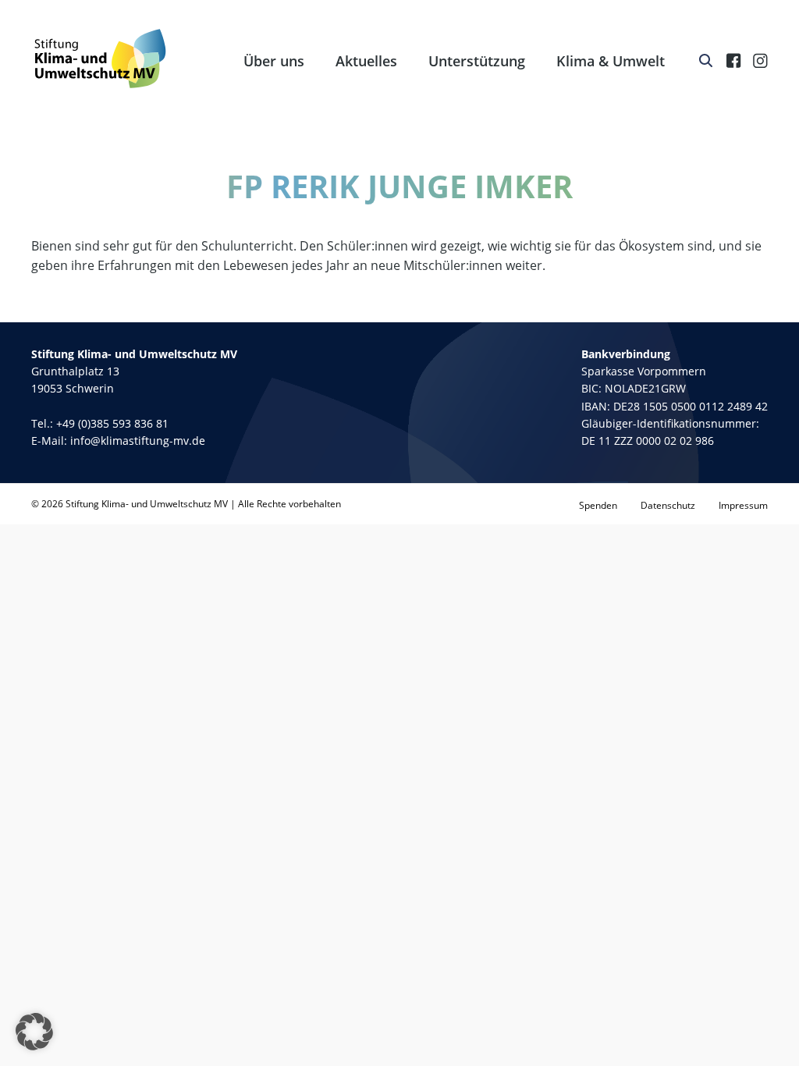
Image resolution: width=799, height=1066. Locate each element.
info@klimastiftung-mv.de (137, 440)
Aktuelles (366, 61)
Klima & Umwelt (610, 61)
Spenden (598, 505)
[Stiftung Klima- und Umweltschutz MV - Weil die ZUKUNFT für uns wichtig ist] (100, 58)
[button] (34, 1031)
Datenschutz (668, 505)
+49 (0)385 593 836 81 (112, 423)
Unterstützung (476, 61)
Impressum (743, 505)
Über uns (273, 61)
